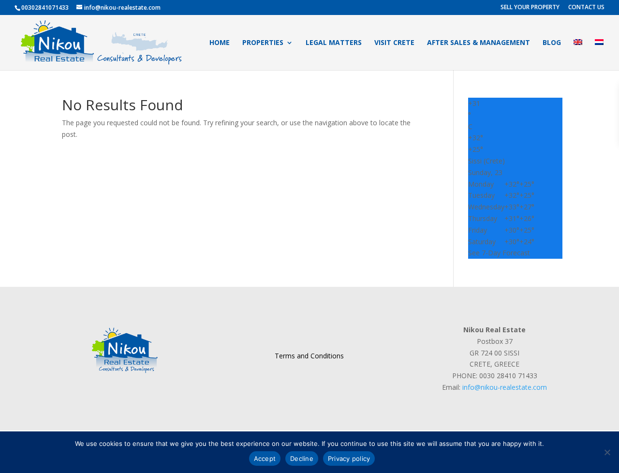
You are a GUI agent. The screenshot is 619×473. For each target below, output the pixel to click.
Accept (265, 458)
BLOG (552, 43)
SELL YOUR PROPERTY (530, 7)
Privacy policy (349, 458)
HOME (219, 43)
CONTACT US (586, 7)
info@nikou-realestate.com (504, 387)
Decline (301, 458)
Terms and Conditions (309, 355)
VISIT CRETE (394, 43)
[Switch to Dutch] (599, 54)
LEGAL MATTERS (334, 43)
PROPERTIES (262, 43)
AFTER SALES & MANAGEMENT (478, 43)
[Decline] (607, 452)
